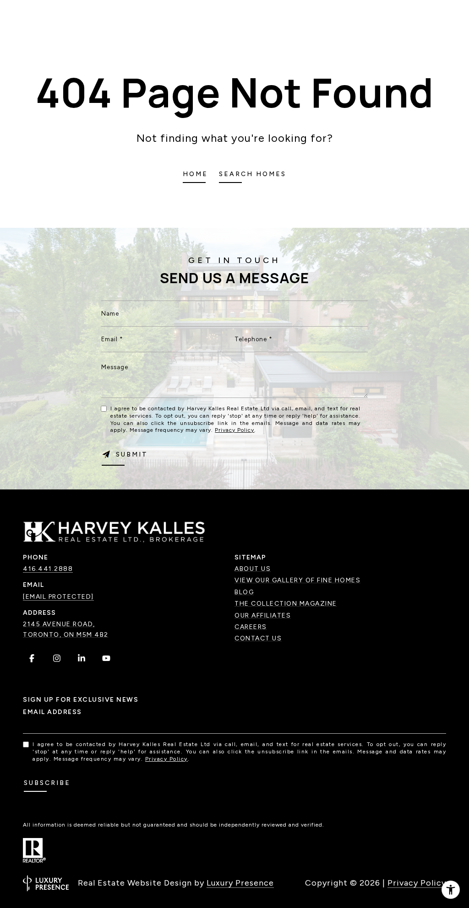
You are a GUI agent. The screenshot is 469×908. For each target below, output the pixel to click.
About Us (252, 569)
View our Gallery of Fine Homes (297, 580)
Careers (250, 627)
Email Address (52, 712)
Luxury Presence (240, 883)
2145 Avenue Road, (59, 624)
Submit (132, 454)
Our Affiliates (262, 615)
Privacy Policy (234, 430)
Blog (244, 592)
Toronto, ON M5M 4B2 (66, 635)
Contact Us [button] (258, 638)
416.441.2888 (48, 569)
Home (195, 174)
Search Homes (252, 174)
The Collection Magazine (285, 603)
